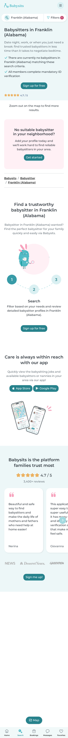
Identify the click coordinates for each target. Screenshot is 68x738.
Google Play (47, 388)
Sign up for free (34, 85)
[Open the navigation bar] (60, 5)
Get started (34, 157)
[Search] (7, 18)
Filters (56, 17)
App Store (22, 388)
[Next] (62, 520)
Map (36, 720)
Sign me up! (34, 577)
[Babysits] (14, 5)
